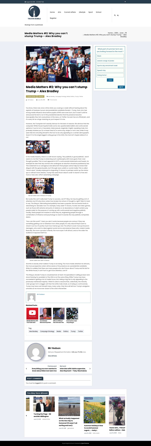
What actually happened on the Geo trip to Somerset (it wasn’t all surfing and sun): (62, 422)
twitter (81, 96)
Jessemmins (39, 419)
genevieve (63, 428)
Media (68, 96)
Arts (59, 12)
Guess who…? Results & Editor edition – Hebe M (111, 429)
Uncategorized (31, 398)
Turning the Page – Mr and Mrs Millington (35, 415)
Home (52, 12)
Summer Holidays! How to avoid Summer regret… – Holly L (86, 427)
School (98, 12)
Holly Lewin (88, 433)
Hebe (112, 433)
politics (72, 96)
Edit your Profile (77, 352)
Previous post (52, 366)
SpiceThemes (85, 443)
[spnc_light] (118, 15)
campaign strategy (60, 96)
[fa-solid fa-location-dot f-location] (125, 2)
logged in (38, 383)
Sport (90, 12)
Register (53, 18)
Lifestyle (82, 12)
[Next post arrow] (89, 368)
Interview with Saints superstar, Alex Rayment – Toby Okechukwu (73, 369)
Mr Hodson (31, 100)
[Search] (115, 15)
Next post (63, 366)
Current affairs (70, 12)
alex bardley (51, 96)
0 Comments (53, 100)
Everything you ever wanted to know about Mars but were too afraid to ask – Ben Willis (44, 369)
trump (77, 96)
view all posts (52, 356)
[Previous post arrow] (26, 368)
